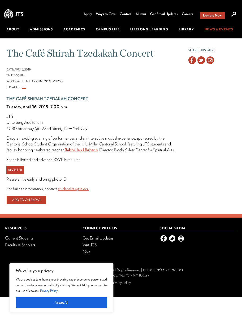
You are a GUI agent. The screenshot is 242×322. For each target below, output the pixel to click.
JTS (24, 87)
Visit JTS (89, 244)
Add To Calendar (26, 200)
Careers (187, 14)
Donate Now (212, 15)
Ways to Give (106, 14)
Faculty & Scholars (20, 244)
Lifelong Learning (149, 29)
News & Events (218, 29)
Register (15, 170)
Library (186, 29)
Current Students (19, 237)
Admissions (41, 29)
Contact (125, 14)
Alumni (140, 14)
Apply (87, 14)
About (12, 29)
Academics (74, 29)
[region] (61, 288)
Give (86, 251)
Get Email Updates (164, 14)
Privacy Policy (49, 291)
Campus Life (108, 29)
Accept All (61, 302)
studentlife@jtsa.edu (73, 188)
